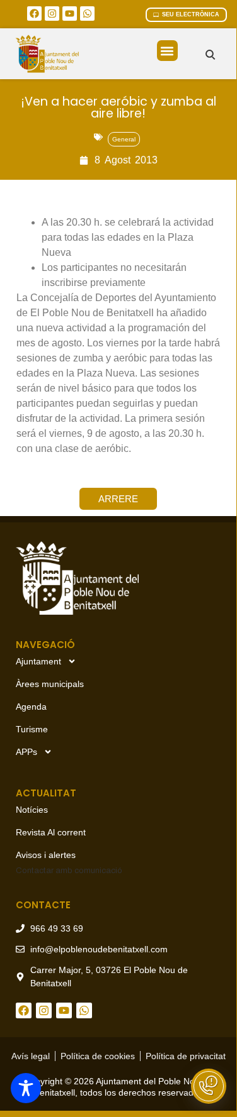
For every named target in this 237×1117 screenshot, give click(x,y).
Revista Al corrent (51, 832)
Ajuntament (38, 661)
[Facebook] (34, 13)
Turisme (32, 729)
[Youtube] (69, 13)
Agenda (31, 707)
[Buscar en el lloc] (210, 54)
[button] (167, 50)
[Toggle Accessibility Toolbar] (25, 1088)
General (124, 139)
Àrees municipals (50, 684)
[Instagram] (52, 13)
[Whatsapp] (87, 13)
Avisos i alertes (46, 855)
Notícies (32, 810)
